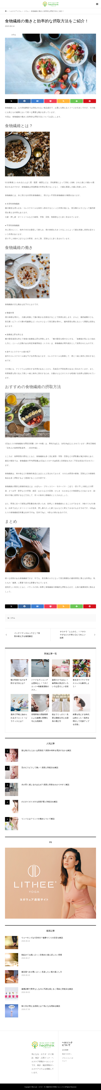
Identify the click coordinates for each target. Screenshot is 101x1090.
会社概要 (65, 1050)
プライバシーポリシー (67, 1059)
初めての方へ (67, 1054)
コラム (12, 618)
